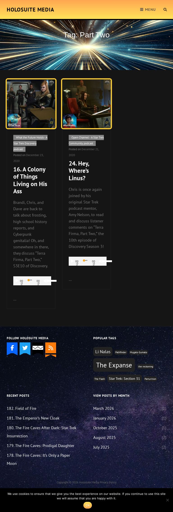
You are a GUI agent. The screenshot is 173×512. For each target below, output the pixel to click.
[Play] (17, 281)
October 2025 (105, 427)
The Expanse (114, 365)
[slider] (48, 280)
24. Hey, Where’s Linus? (79, 170)
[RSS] (50, 347)
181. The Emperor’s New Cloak (33, 418)
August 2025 (104, 437)
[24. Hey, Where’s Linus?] (86, 103)
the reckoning (145, 366)
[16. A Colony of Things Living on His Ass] (31, 103)
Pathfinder (120, 352)
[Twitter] (25, 347)
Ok (88, 505)
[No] (167, 500)
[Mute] (45, 281)
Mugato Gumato (138, 352)
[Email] (37, 347)
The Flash (99, 379)
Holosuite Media (30, 9)
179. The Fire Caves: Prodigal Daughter (40, 445)
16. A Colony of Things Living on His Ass (30, 180)
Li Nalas (102, 352)
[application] (32, 280)
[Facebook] (12, 347)
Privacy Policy (108, 482)
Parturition (150, 379)
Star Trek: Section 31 (124, 378)
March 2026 (103, 408)
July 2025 (101, 447)
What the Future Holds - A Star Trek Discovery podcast (30, 143)
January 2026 (104, 418)
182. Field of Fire (21, 408)
